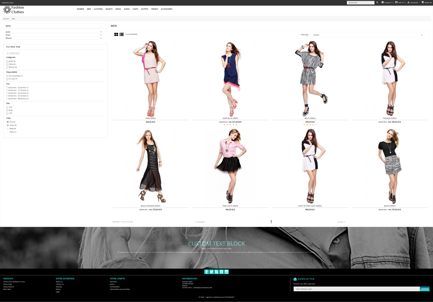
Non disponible (16, 76)
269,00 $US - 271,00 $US (18, 90)
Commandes (114, 287)
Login (58, 292)
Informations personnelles (120, 289)
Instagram (226, 272)
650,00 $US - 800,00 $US (18, 99)
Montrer (150, 119)
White (13, 132)
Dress (118, 9)
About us (59, 282)
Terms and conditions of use (14, 282)
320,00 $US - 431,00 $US (18, 93)
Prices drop (7, 284)
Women (80, 9)
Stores (58, 289)
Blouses (9, 38)
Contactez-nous (7, 3)
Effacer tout (13, 53)
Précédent (199, 222)
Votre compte (117, 278)
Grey (12, 122)
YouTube (221, 272)
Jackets (109, 9)
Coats (135, 9)
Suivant (342, 222)
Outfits (144, 9)
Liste (122, 35)
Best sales (7, 289)
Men (89, 9)
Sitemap (59, 287)
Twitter (211, 272)
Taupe (13, 125)
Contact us (60, 284)
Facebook (206, 272)
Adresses (113, 282)
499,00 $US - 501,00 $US (18, 96)
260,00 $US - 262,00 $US (18, 88)
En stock (13, 79)
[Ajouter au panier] (122, 119)
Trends (154, 9)
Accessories (166, 9)
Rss (216, 272)
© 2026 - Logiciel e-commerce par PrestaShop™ (216, 297)
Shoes (127, 9)
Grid (116, 34)
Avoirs (112, 284)
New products (8, 287)
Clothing (98, 9)
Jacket (8, 32)
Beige (13, 129)
